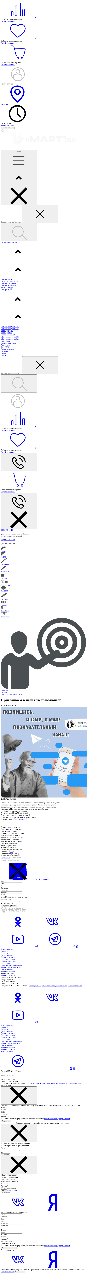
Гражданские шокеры (9, 242)
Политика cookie (7, 1272)
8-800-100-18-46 (7, 1051)
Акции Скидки (4, 354)
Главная (4, 692)
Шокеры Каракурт (8, 279)
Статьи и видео (7, 969)
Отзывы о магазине (8, 961)
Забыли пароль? (13, 1190)
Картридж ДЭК (7, 331)
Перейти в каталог (8, 21)
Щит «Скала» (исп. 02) (10, 339)
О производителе (7, 949)
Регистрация (12, 1175)
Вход (3, 1175)
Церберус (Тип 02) (8, 335)
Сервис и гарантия (8, 957)
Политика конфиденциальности (54, 986)
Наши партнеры (7, 955)
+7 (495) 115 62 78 (8, 540)
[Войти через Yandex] (52, 1210)
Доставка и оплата (8, 959)
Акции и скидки (7, 349)
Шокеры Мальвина (8, 285)
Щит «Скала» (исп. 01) (10, 337)
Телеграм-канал (20, 819)
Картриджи (5, 341)
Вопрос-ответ (6, 963)
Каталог (19, 151)
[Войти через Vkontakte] (18, 1210)
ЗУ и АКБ (5, 347)
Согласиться (19, 1272)
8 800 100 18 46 (7, 530)
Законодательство (8, 971)
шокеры (9, 831)
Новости (4, 951)
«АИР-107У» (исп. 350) (10, 329)
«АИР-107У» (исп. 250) (10, 327)
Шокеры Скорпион (8, 283)
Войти (4, 1190)
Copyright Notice (35, 986)
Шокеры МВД (6, 290)
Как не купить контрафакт (11, 967)
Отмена (14, 906)
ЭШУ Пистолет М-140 (9, 281)
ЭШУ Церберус (7, 287)
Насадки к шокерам (8, 343)
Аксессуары (5, 345)
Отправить (5, 906)
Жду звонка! (6, 1121)
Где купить (5, 351)
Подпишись (5, 858)
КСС (11, 852)
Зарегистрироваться (9, 1248)
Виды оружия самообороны (11, 965)
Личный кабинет (75, 986)
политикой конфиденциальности (57, 1119)
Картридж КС (6, 333)
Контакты (4, 953)
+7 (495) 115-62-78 (8, 1049)
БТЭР (20, 837)
